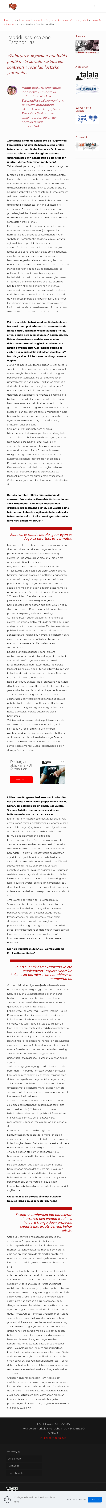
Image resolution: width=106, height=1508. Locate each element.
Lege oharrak (15, 1473)
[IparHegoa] (13, 6)
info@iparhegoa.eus (53, 1437)
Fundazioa (13, 1465)
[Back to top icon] (97, 1488)
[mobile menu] (86, 6)
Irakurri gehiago (76, 1499)
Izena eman (14, 1458)
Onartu (95, 1499)
